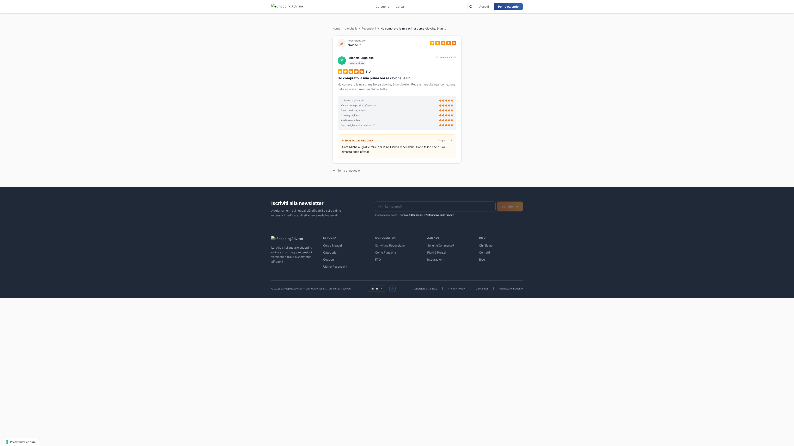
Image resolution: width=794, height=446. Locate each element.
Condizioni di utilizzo (425, 288)
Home (336, 28)
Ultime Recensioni (335, 266)
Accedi (484, 6)
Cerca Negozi (332, 245)
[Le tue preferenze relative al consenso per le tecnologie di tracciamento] (21, 442)
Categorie (382, 6)
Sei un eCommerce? (440, 245)
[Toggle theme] (392, 289)
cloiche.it (351, 28)
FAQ (378, 259)
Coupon (328, 259)
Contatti (484, 252)
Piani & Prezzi (436, 252)
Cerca (400, 6)
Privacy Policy (456, 288)
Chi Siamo (486, 245)
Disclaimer (482, 288)
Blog (482, 259)
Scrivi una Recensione (390, 245)
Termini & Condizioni (411, 215)
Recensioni (368, 28)
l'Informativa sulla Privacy (440, 215)
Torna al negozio (348, 170)
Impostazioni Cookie (511, 288)
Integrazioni (435, 259)
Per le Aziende (508, 6)
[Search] (470, 6)
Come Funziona (385, 252)
